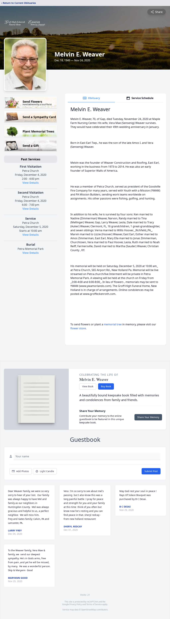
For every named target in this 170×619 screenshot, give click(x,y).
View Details (30, 183)
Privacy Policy (75, 604)
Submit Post (151, 471)
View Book (87, 386)
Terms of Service (94, 604)
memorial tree (113, 324)
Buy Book (106, 386)
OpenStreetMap (88, 609)
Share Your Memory (148, 417)
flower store (78, 328)
